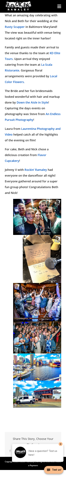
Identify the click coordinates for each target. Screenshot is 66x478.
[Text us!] (53, 471)
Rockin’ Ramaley (36, 170)
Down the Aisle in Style (32, 102)
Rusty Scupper (15, 27)
